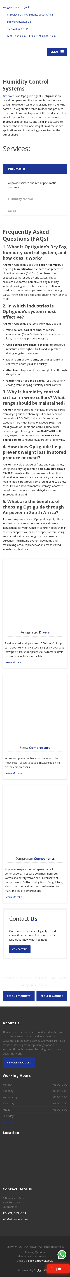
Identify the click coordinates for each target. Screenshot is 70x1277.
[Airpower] (19, 62)
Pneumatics (16, 169)
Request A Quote (52, 996)
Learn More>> (13, 662)
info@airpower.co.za (15, 1219)
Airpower (8, 96)
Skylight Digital (43, 1270)
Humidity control (20, 199)
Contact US (19, 949)
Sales (12, 211)
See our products (18, 996)
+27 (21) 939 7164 (14, 1213)
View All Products (19, 1062)
